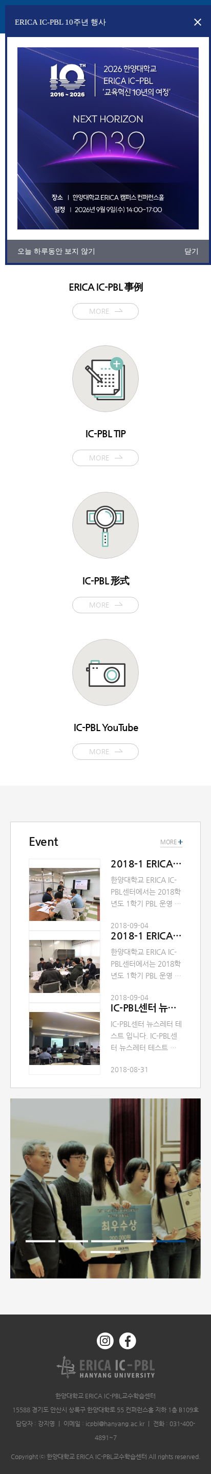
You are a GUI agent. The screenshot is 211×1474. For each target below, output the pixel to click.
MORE (171, 842)
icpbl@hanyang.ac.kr (115, 1423)
